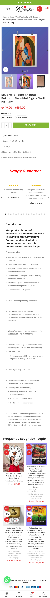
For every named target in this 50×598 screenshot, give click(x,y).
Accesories (39, 490)
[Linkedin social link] (28, 2)
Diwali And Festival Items (36, 492)
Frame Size (6, 113)
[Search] (40, 9)
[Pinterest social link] (25, 2)
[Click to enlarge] (5, 69)
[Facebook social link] (18, 2)
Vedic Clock (9, 481)
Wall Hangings (18, 481)
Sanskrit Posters (36, 496)
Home (5, 17)
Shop (12, 17)
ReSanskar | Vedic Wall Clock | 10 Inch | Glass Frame (14, 476)
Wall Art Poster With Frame (27, 17)
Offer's (31, 490)
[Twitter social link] (21, 2)
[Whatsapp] (7, 579)
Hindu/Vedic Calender (36, 494)
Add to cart (31, 125)
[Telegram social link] (31, 2)
